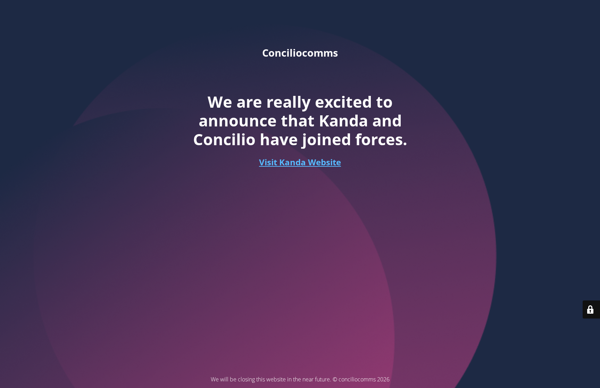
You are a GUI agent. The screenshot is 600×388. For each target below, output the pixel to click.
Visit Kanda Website (300, 162)
